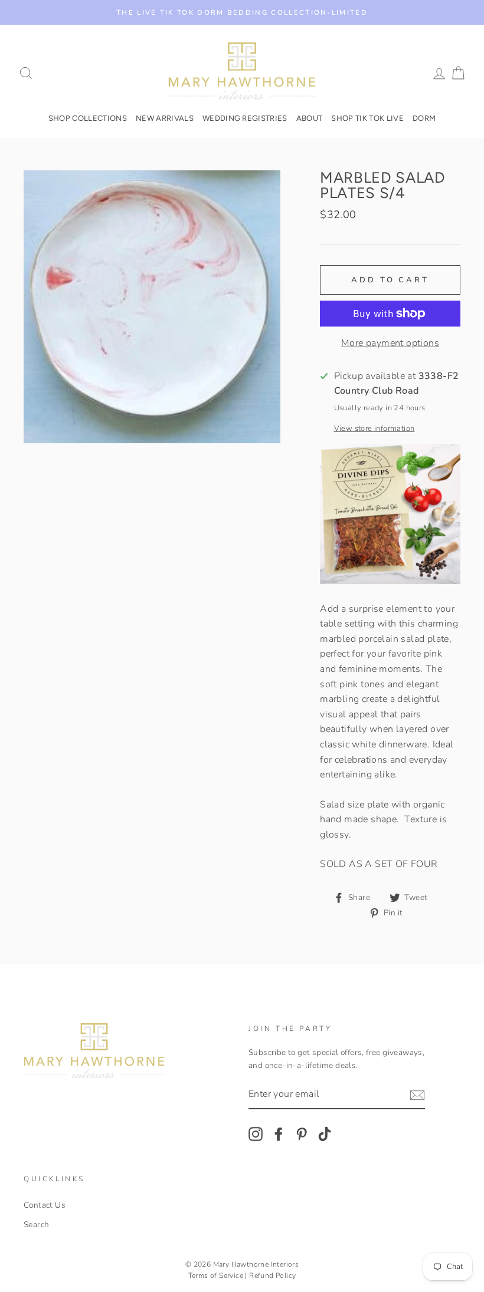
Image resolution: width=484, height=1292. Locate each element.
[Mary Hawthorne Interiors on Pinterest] (302, 1134)
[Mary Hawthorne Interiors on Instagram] (255, 1134)
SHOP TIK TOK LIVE (367, 118)
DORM (424, 118)
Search (36, 1224)
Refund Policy (272, 1275)
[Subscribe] (417, 1095)
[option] (242, 12)
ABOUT (309, 118)
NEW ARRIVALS (165, 118)
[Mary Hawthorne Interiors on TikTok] (325, 1134)
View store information (374, 428)
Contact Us (45, 1205)
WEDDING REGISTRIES (244, 118)
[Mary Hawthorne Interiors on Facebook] (279, 1134)
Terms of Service (215, 1275)
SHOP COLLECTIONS (87, 118)
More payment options (390, 343)
